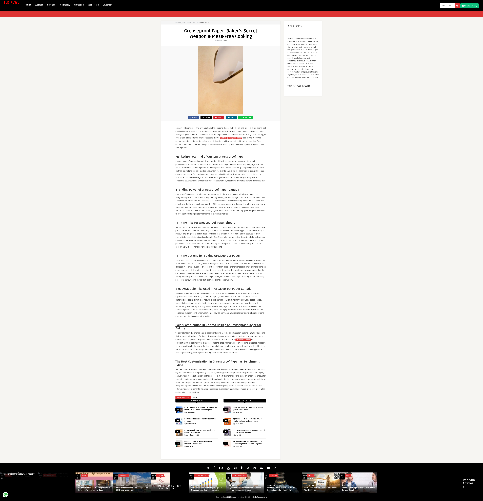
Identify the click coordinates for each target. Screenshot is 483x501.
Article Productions (259, 497)
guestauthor (238, 412)
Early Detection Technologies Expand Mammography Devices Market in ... (131, 489)
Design (9, 475)
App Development (126, 475)
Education (107, 5)
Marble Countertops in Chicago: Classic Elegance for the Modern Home (19, 489)
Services (51, 5)
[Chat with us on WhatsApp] (6, 495)
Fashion (194, 397)
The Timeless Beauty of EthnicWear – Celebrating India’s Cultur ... (93, 487)
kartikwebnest (191, 424)
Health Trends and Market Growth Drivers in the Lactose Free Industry (319, 489)
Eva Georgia (195, 485)
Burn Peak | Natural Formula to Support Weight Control (245, 489)
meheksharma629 (192, 435)
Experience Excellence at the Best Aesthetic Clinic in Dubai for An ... (356, 473)
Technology (64, 5)
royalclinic (189, 446)
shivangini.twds (234, 485)
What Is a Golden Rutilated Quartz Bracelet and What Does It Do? (205, 489)
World (28, 5)
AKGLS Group (231, 497)
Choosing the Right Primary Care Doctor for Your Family (283, 489)
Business (39, 5)
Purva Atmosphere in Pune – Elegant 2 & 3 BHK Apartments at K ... (56, 489)
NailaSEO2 (237, 435)
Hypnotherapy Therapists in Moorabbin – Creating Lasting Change (169, 489)
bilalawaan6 (190, 412)
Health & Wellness (163, 475)
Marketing (79, 5)
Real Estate (93, 5)
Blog (272, 475)
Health (235, 475)
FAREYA (224, 41)
